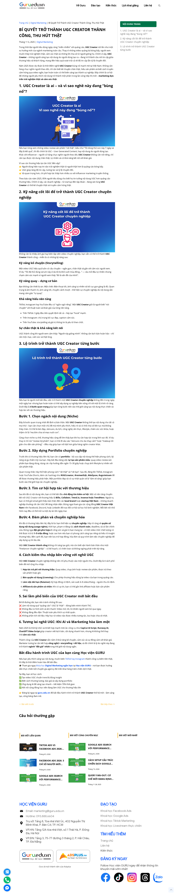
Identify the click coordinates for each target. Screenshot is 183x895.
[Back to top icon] (171, 890)
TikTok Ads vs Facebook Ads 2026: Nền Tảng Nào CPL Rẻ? (52, 749)
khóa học (40, 665)
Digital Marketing (38, 22)
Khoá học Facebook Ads (115, 811)
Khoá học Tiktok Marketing (117, 821)
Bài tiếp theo (107, 704)
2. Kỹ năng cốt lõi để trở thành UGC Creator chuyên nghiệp (136, 40)
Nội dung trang (132, 24)
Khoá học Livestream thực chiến (121, 826)
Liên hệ (104, 845)
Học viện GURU (83, 665)
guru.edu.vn (44, 692)
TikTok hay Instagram (75, 659)
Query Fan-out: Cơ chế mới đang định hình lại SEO (100, 779)
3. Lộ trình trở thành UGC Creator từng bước (137, 48)
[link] (36, 856)
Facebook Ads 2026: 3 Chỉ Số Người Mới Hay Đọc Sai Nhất (51, 764)
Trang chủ (23, 22)
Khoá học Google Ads (114, 816)
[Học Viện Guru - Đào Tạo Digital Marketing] (32, 5)
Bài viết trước (27, 704)
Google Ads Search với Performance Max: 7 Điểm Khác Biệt (52, 779)
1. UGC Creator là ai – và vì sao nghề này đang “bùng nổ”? (136, 32)
